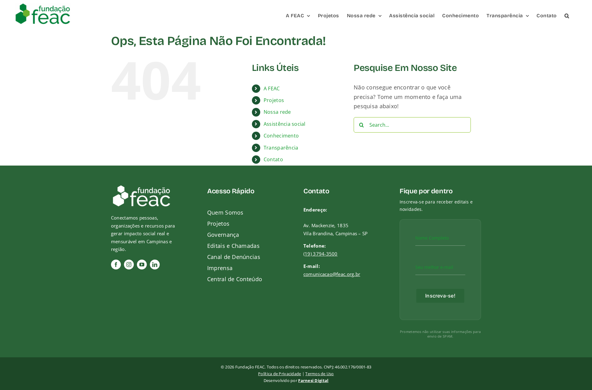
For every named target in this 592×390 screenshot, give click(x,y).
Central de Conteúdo (234, 279)
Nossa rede (277, 112)
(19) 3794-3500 (320, 254)
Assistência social (285, 124)
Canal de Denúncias (233, 257)
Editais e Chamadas (233, 245)
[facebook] (116, 264)
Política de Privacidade (279, 373)
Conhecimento (281, 135)
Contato (273, 159)
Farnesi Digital (313, 380)
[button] (567, 15)
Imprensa (219, 268)
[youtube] (142, 264)
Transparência (281, 147)
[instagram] (129, 264)
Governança (223, 234)
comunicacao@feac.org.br (331, 274)
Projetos (274, 100)
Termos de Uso (319, 373)
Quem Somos (225, 212)
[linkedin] (155, 264)
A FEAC (272, 88)
